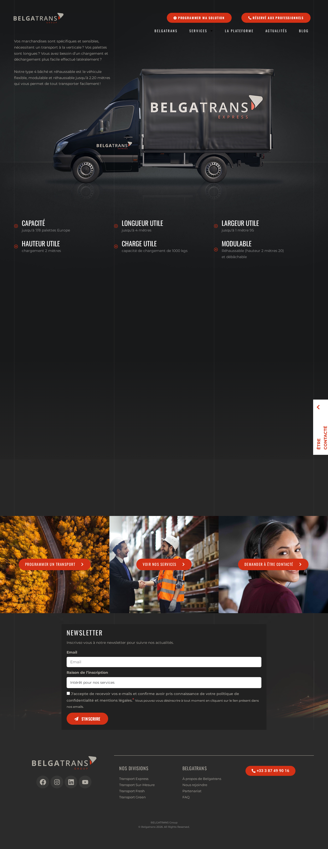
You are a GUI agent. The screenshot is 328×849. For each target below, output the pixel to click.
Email (72, 652)
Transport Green (132, 797)
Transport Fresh (132, 791)
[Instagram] (56, 782)
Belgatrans (166, 30)
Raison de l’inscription (87, 672)
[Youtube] (85, 782)
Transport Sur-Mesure (137, 785)
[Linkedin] (71, 782)
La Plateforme (239, 30)
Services (198, 30)
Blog (304, 30)
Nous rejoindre (194, 785)
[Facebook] (42, 782)
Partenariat (191, 791)
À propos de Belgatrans (201, 779)
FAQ (186, 797)
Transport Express (133, 779)
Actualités (276, 30)
